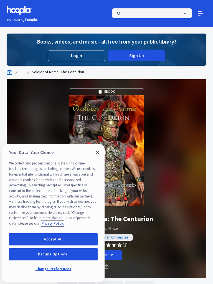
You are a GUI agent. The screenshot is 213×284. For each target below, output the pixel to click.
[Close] (98, 152)
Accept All (53, 239)
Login (76, 56)
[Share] (106, 266)
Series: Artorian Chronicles (106, 237)
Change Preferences (53, 269)
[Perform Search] (152, 13)
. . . (22, 72)
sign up (106, 255)
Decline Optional (53, 254)
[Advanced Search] (186, 13)
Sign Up (136, 56)
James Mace (106, 228)
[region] (53, 213)
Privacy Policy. (53, 223)
